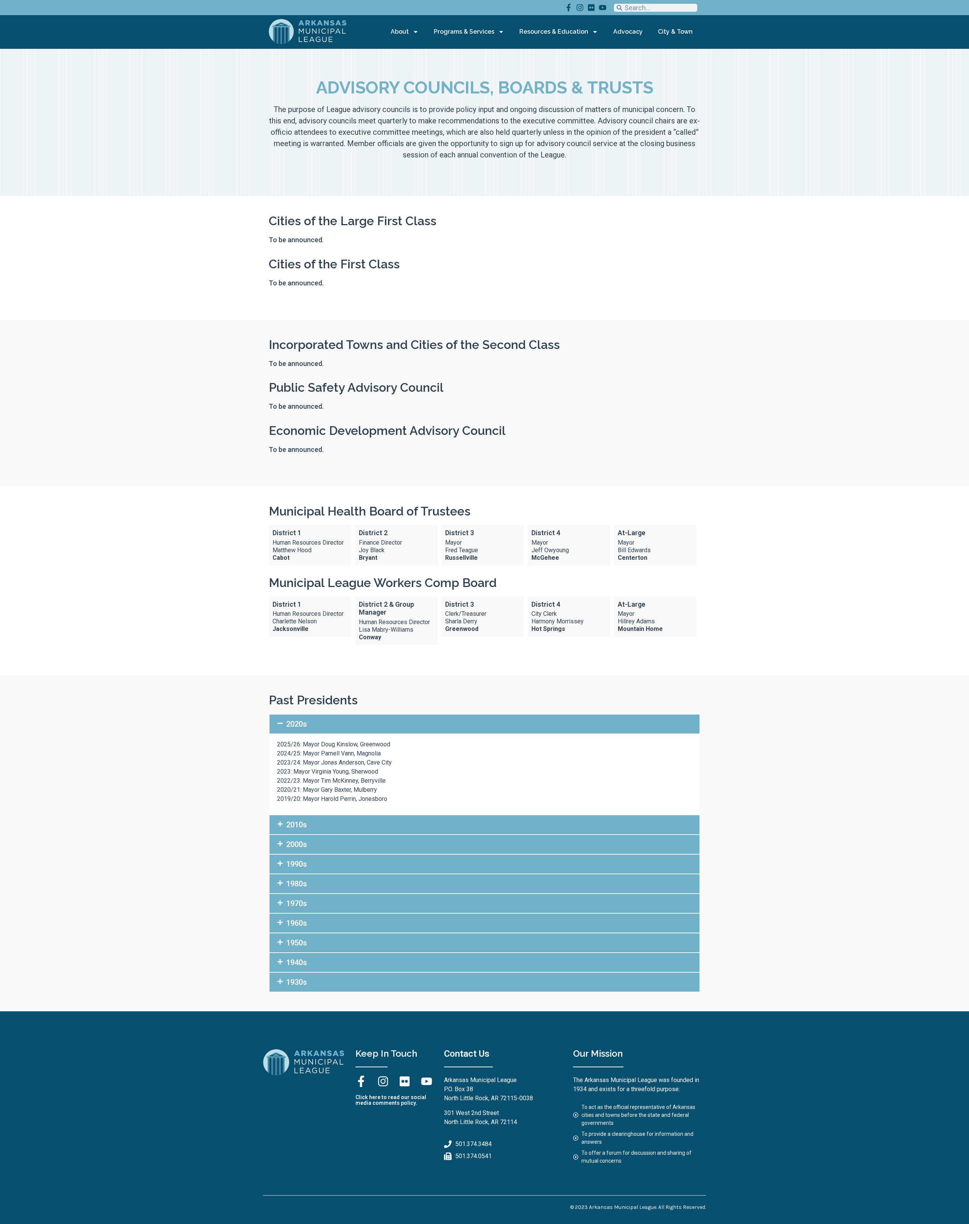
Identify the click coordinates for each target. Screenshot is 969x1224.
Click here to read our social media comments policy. (390, 1100)
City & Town (675, 31)
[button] (484, 724)
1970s (296, 903)
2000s (296, 844)
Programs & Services (464, 31)
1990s (296, 864)
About (400, 31)
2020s (296, 724)
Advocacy (628, 31)
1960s (296, 923)
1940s (296, 962)
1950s (296, 942)
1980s (296, 883)
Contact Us (466, 1053)
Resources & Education (553, 31)
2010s (296, 824)
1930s (296, 982)
